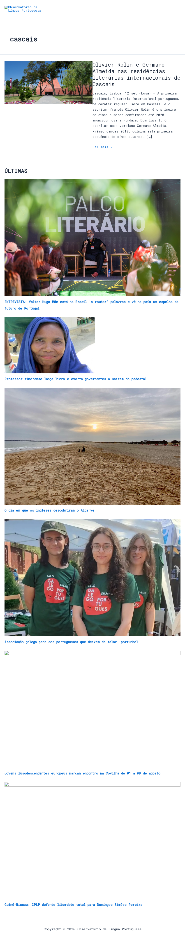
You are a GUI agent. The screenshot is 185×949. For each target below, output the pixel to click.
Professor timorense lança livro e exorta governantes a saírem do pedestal (76, 379)
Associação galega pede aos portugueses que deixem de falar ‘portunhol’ (72, 642)
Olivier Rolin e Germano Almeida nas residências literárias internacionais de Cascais (136, 74)
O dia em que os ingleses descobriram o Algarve (49, 510)
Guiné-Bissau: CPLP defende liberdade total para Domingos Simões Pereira (73, 904)
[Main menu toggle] (175, 9)
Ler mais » (102, 146)
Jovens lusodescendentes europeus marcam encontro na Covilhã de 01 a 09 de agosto (82, 773)
